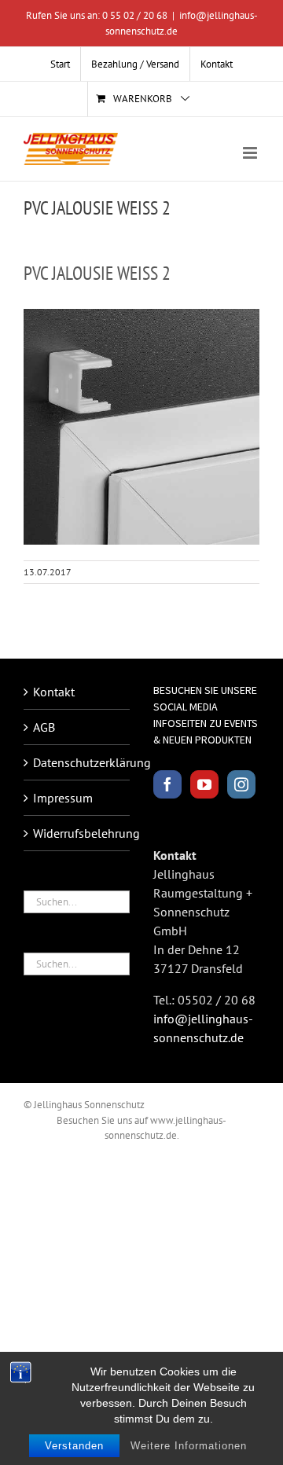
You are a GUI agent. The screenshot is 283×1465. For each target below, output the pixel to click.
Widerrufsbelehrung (77, 833)
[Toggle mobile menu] (251, 153)
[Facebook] (167, 784)
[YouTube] (204, 784)
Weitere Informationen (188, 1446)
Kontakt (54, 691)
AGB (44, 727)
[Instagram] (241, 784)
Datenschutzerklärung (77, 762)
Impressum (63, 798)
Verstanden (74, 1446)
